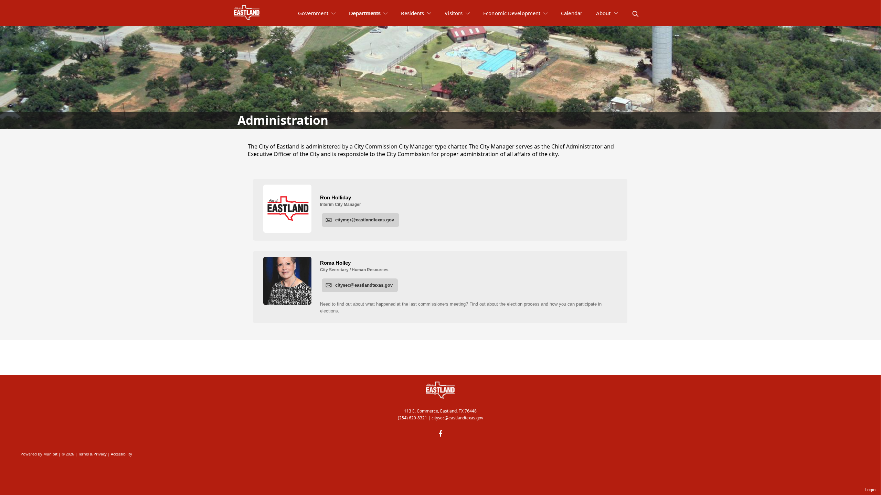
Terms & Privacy (92, 453)
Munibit (50, 453)
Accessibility (121, 453)
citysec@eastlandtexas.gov (457, 418)
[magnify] (635, 14)
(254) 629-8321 (412, 418)
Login (870, 490)
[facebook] (440, 433)
